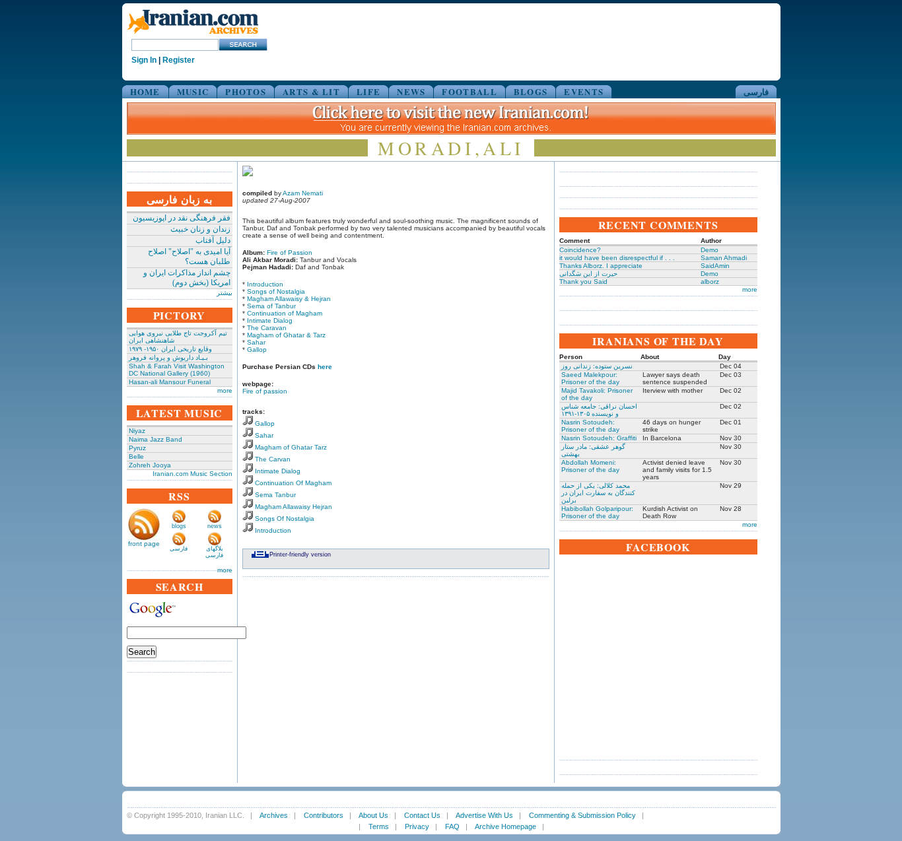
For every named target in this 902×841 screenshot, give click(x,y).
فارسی (756, 91)
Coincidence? (580, 249)
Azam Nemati (303, 193)
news (214, 526)
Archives (274, 815)
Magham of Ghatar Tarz (291, 447)
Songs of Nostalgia (276, 291)
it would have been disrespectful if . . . (617, 257)
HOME (145, 91)
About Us (373, 815)
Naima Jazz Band (155, 439)
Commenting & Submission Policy (582, 815)
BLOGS (531, 91)
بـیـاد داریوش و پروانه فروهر (168, 357)
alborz (710, 281)
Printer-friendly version (300, 554)
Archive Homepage (505, 826)
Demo (709, 249)
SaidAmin (715, 265)
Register (178, 60)
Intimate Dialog (270, 320)
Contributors (323, 815)
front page (144, 543)
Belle (136, 456)
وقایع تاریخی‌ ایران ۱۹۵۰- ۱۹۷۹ (170, 349)
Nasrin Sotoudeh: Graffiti (599, 438)
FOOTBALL (469, 91)
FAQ (452, 826)
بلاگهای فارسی (214, 551)
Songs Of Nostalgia (284, 518)
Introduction (265, 284)
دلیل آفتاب (212, 240)
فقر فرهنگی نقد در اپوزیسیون (181, 217)
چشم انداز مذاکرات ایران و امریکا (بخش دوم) (186, 277)
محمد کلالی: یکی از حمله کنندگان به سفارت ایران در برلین (598, 493)
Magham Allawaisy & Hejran (289, 298)
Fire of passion (264, 391)
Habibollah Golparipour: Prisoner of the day (597, 512)
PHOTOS (245, 91)
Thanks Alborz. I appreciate (600, 265)
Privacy (417, 826)
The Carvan (273, 459)
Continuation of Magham (284, 313)
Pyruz (137, 448)
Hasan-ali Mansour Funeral (170, 382)
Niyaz (137, 430)
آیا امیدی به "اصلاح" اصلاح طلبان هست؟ (189, 256)
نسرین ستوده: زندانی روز (597, 366)
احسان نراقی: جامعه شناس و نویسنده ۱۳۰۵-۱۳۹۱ (599, 410)
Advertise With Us (484, 815)
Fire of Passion (289, 252)
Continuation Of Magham (293, 483)
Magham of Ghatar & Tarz (286, 335)
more (224, 390)
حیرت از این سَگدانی (588, 273)
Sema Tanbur (275, 494)
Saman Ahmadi (724, 257)
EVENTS (584, 91)
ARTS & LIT (311, 91)
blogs (179, 526)
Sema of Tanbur (271, 306)
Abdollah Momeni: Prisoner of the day (590, 466)
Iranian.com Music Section (192, 473)
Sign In (143, 60)
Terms (378, 826)
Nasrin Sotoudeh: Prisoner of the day (590, 426)
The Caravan (267, 327)
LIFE (368, 91)
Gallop (257, 349)
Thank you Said (583, 281)
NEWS (411, 91)
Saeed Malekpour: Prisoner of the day (590, 378)
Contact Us (422, 815)
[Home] (193, 34)
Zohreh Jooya (150, 465)
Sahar (256, 342)
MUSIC (193, 91)
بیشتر (224, 292)
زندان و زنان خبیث (200, 229)
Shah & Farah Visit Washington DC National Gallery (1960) (177, 369)
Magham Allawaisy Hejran (293, 506)
